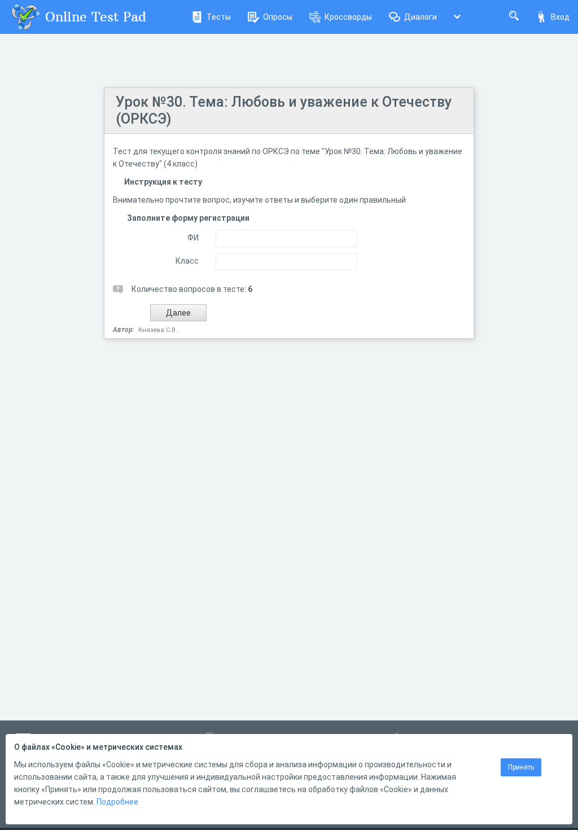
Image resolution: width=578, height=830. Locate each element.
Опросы (277, 16)
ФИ (193, 237)
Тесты (219, 16)
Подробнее (117, 801)
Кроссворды (348, 16)
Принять (521, 767)
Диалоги (420, 16)
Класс (187, 260)
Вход (560, 16)
